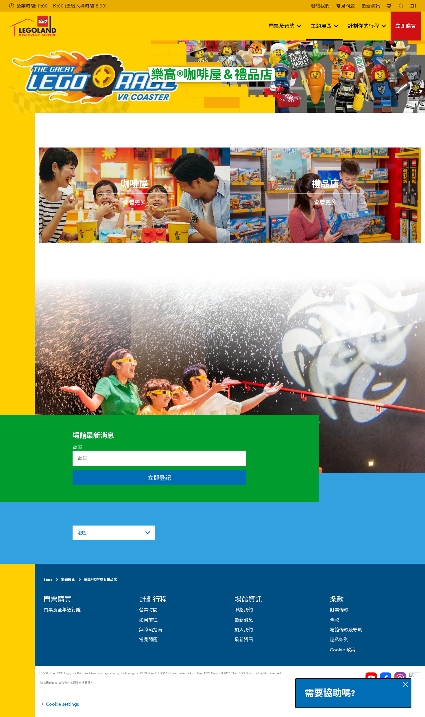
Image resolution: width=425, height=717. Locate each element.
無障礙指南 (150, 630)
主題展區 (68, 579)
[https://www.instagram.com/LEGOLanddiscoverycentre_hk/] (400, 678)
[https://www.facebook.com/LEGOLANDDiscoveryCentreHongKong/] (385, 678)
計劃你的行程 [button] (363, 26)
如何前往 (148, 620)
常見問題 (345, 6)
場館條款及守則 (346, 630)
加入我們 (243, 630)
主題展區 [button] (321, 26)
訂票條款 (339, 610)
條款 (334, 620)
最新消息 (243, 620)
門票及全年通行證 (62, 610)
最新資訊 (370, 6)
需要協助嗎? (330, 693)
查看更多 (134, 202)
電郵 (77, 447)
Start (48, 579)
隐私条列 (339, 639)
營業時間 (148, 610)
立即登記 (159, 477)
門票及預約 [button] (282, 26)
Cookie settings (62, 704)
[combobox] (114, 533)
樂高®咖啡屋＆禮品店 (100, 579)
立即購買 (405, 26)
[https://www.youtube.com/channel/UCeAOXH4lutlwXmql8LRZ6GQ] (371, 678)
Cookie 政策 (342, 650)
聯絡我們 (320, 6)
